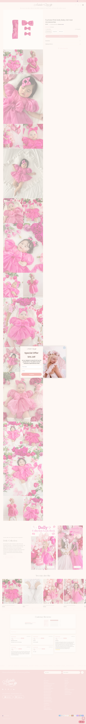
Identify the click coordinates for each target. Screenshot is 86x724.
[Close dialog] (64, 348)
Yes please (31, 374)
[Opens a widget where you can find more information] (81, 721)
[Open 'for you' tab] (83, 718)
